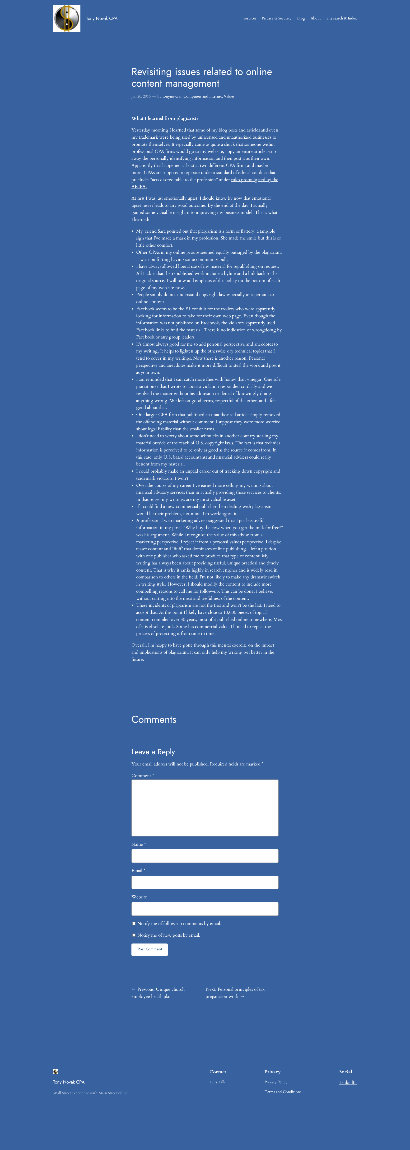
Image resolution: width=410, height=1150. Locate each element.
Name (138, 844)
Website (139, 897)
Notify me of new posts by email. (168, 935)
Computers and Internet (202, 96)
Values (229, 96)
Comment (142, 776)
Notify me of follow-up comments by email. (179, 923)
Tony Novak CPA (102, 18)
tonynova (170, 96)
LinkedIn (348, 1083)
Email (138, 871)
